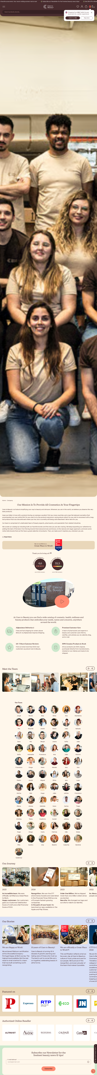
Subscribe (48, 1069)
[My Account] (81, 6)
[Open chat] (93, 1071)
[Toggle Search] (7, 7)
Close (91, 12)
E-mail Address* (12, 1059)
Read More (8, 537)
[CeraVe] (82, 1033)
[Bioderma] (46, 1033)
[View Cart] (86, 6)
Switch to (73, 18)
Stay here (87, 18)
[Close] (94, 1042)
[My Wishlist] (77, 6)
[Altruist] (10, 1033)
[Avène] (28, 1033)
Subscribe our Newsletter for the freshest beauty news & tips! (61, 1)
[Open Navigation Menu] (3, 6)
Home (4, 500)
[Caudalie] (64, 1033)
